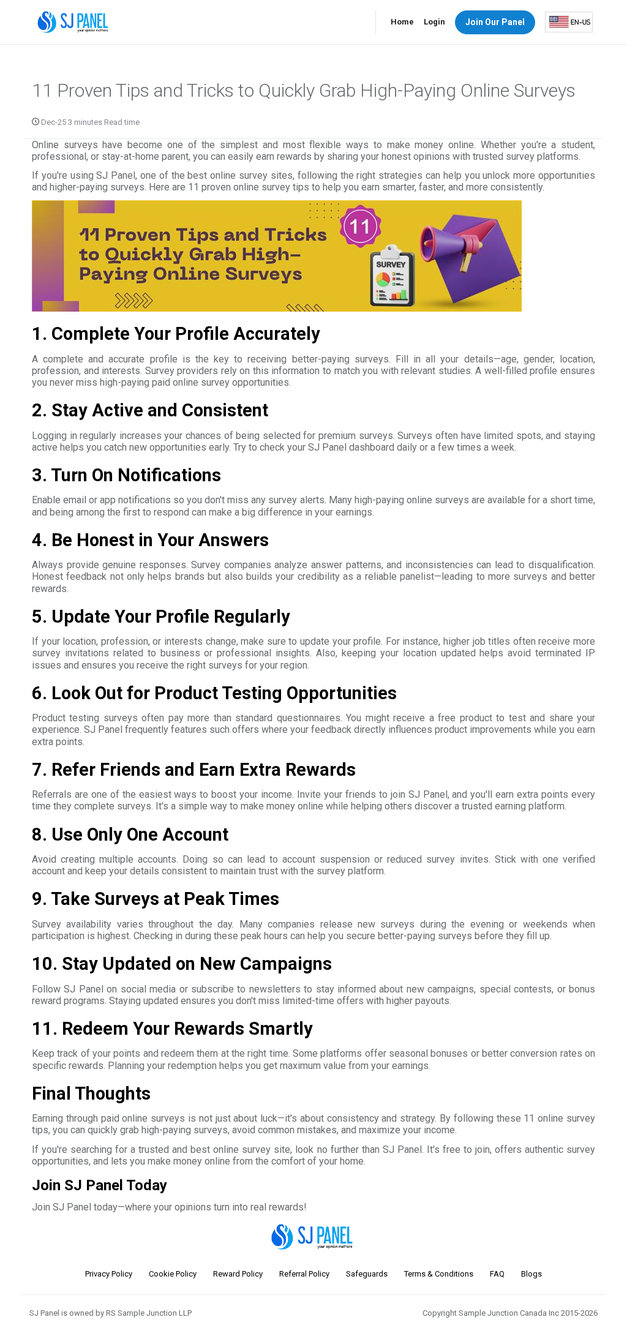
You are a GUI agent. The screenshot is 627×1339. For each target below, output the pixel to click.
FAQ (497, 1273)
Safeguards (367, 1273)
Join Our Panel (495, 22)
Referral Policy (304, 1273)
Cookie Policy (173, 1273)
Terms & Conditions (438, 1273)
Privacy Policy (108, 1273)
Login (434, 21)
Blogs (531, 1273)
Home (402, 21)
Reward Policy (238, 1273)
